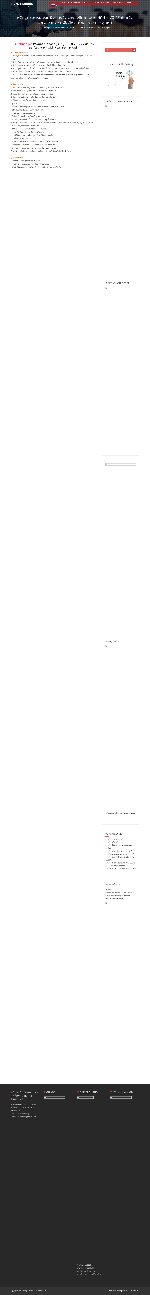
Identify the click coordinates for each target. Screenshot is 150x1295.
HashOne (125, 1291)
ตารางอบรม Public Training (99, 2)
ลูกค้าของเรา (75, 2)
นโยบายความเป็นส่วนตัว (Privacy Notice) (120, 813)
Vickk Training (22, 4)
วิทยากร (84, 2)
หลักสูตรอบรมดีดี (117, 2)
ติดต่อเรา (130, 2)
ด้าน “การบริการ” (111, 842)
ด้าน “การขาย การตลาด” (114, 839)
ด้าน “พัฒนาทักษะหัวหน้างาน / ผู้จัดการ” (119, 854)
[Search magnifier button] (134, 50)
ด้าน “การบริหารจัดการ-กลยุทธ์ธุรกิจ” (118, 851)
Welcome (65, 2)
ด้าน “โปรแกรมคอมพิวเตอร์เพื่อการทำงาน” (120, 869)
